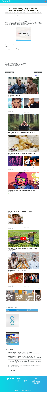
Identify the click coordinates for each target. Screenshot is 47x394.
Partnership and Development (24, 390)
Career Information (26, 382)
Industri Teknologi (19, 12)
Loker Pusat (24, 388)
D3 (14, 12)
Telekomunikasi (25, 12)
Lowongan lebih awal (9, 72)
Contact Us (16, 390)
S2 (7, 383)
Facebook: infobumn (35, 383)
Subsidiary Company (17, 381)
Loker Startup (18, 388)
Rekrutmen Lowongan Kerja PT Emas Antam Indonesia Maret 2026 (18, 360)
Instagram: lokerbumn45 (36, 381)
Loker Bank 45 (35, 388)
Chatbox (33, 380)
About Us (25, 380)
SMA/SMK (9, 381)
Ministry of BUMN (13, 388)
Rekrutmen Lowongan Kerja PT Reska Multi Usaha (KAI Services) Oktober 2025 (20, 368)
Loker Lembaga (29, 388)
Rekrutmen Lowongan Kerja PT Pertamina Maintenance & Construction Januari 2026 (21, 356)
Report (31, 390)
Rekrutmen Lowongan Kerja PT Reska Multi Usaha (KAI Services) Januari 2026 (20, 352)
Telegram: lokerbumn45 (36, 382)
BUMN (17, 382)
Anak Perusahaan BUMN (9, 12)
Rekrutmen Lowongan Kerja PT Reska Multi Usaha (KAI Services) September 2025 (21, 364)
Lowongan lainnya (38, 72)
